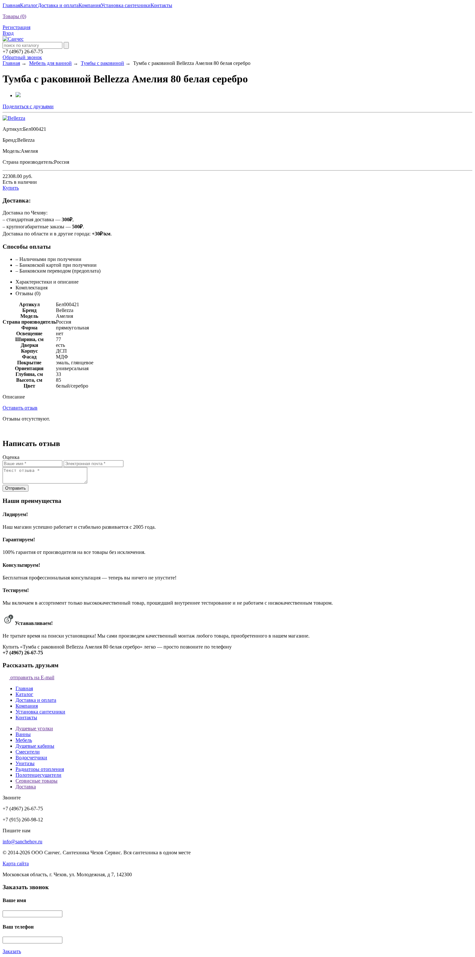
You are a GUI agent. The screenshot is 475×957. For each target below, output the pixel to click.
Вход (8, 33)
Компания (90, 5)
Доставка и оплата (58, 5)
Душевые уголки (34, 728)
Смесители (28, 751)
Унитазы (25, 763)
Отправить (15, 488)
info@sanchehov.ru (22, 841)
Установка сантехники (126, 5)
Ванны (23, 734)
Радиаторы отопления (40, 769)
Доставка (26, 786)
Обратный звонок (22, 57)
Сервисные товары (37, 781)
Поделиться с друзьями (28, 106)
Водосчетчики (31, 757)
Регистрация (16, 27)
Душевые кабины (35, 746)
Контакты (161, 5)
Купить (11, 188)
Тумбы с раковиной (102, 63)
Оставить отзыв (20, 408)
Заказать (12, 951)
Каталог (29, 5)
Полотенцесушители (38, 775)
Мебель (24, 740)
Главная (11, 5)
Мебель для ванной (50, 63)
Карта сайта (16, 863)
